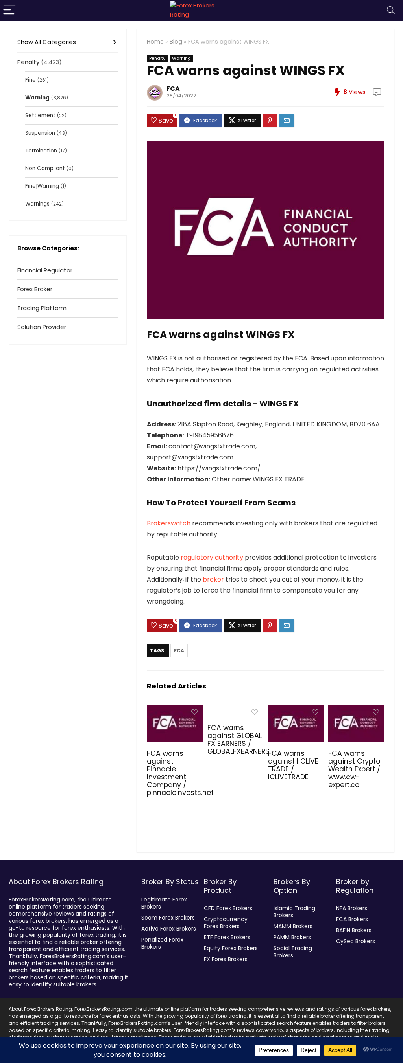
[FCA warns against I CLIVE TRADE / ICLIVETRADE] (296, 710)
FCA (173, 88)
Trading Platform (42, 308)
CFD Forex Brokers (228, 908)
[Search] (390, 10)
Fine (30, 80)
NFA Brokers (351, 908)
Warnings (37, 203)
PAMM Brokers (292, 937)
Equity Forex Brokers (231, 948)
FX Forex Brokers (226, 959)
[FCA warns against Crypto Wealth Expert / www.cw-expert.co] (356, 710)
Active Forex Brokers (168, 929)
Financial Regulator (44, 270)
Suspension (40, 133)
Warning (181, 58)
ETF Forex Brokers (227, 937)
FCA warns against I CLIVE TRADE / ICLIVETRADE (293, 765)
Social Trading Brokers (293, 951)
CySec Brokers (355, 941)
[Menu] (9, 10)
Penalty (157, 58)
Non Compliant (45, 168)
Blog (176, 42)
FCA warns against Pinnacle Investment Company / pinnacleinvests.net (180, 773)
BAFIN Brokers (354, 930)
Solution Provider (41, 327)
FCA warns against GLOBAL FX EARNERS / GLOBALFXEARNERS (238, 739)
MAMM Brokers (293, 926)
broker (213, 579)
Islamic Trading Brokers (294, 911)
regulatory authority (212, 557)
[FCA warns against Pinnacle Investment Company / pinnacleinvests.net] (174, 710)
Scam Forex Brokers (168, 918)
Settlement (40, 115)
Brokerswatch (168, 523)
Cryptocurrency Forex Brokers (226, 922)
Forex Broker (34, 289)
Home (155, 42)
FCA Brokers (352, 919)
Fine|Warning (42, 186)
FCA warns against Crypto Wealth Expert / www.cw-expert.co (354, 769)
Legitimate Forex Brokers (164, 903)
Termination (41, 150)
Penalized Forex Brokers (162, 943)
